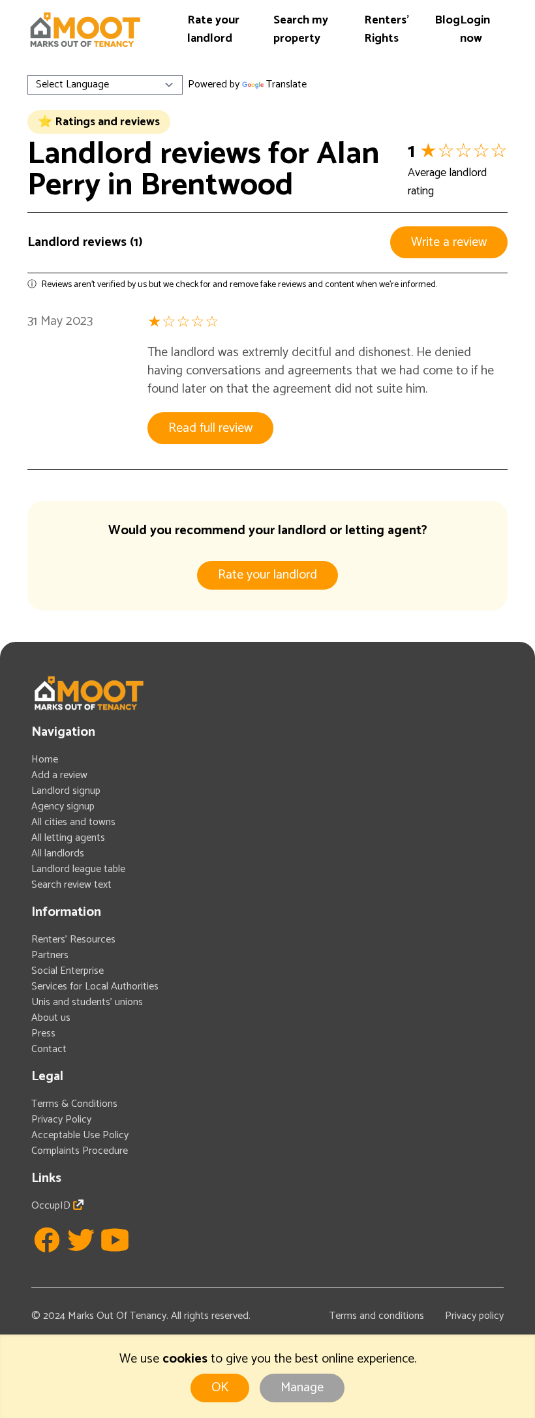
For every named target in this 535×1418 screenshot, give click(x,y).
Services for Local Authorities (95, 986)
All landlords (57, 853)
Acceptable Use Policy (80, 1135)
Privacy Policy (61, 1119)
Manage (302, 1387)
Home (44, 759)
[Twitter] (81, 1240)
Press (43, 1033)
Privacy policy (474, 1316)
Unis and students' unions (87, 1002)
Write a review (449, 242)
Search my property (300, 29)
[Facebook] (47, 1240)
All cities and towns (73, 822)
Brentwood (217, 185)
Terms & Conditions (74, 1104)
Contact (49, 1049)
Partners (50, 955)
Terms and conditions (376, 1316)
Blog (447, 20)
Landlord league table (78, 869)
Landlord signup (65, 791)
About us (50, 1018)
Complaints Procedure (79, 1151)
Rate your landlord (213, 29)
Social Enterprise (67, 971)
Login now (475, 29)
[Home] (84, 29)
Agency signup (63, 806)
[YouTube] (114, 1240)
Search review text (71, 885)
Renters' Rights (386, 29)
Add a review (59, 775)
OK (219, 1387)
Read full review (210, 428)
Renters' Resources (73, 939)
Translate (286, 84)
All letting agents (68, 838)
